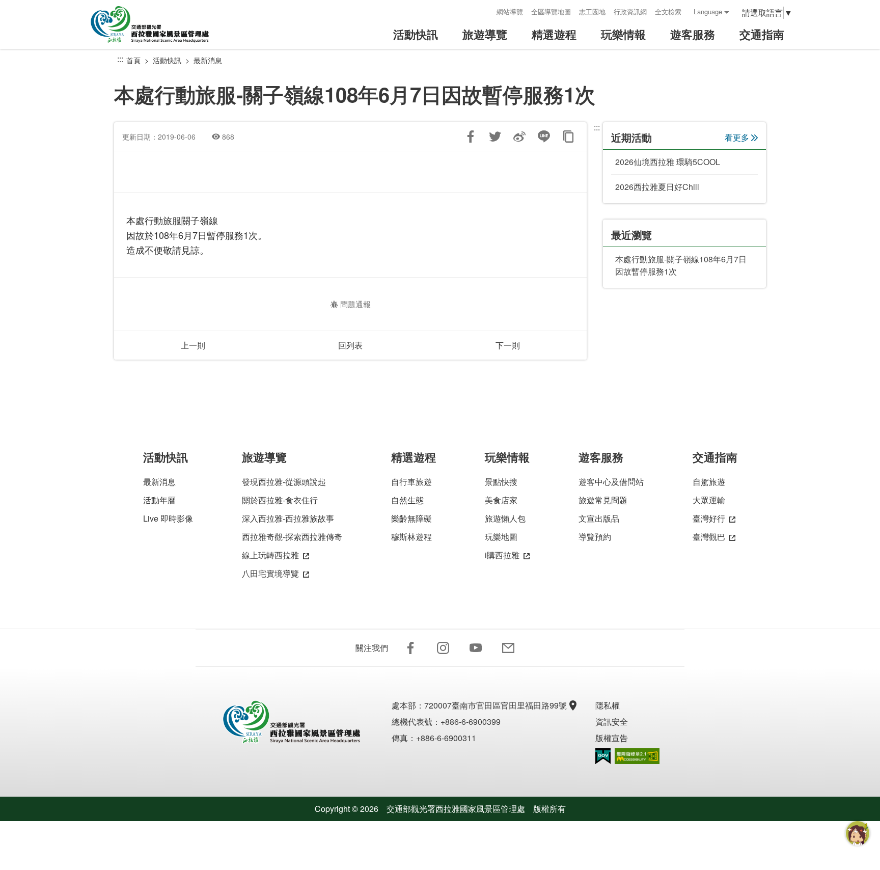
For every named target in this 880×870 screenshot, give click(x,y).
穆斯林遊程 (411, 536)
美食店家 (501, 500)
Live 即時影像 (168, 518)
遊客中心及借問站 (611, 481)
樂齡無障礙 (411, 518)
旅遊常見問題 (603, 500)
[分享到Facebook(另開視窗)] (470, 136)
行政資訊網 (630, 11)
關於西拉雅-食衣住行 (280, 500)
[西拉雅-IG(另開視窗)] (443, 648)
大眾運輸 (709, 500)
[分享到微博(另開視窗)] (519, 136)
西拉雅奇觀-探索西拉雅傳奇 (292, 536)
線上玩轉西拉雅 (270, 555)
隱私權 (607, 705)
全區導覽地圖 (551, 11)
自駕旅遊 (709, 481)
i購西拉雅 (502, 555)
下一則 (508, 345)
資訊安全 (611, 721)
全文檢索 (668, 11)
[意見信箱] (508, 648)
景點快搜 (501, 481)
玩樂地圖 (501, 536)
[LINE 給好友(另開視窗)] (544, 136)
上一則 (193, 345)
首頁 (133, 60)
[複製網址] (568, 136)
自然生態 (407, 500)
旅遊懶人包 (505, 518)
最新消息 (208, 60)
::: (485, 11)
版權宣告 (611, 738)
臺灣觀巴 (709, 536)
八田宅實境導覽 (270, 573)
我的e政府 (603, 756)
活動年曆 (159, 500)
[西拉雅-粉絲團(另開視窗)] (410, 648)
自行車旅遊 (411, 481)
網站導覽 (510, 11)
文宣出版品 (599, 518)
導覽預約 (595, 536)
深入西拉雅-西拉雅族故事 (288, 518)
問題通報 (355, 303)
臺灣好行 (709, 518)
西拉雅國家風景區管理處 (157, 24)
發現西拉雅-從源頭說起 (284, 481)
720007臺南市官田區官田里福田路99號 (495, 705)
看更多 (737, 137)
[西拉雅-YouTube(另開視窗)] (475, 648)
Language (708, 11)
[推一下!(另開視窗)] (495, 136)
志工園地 (592, 11)
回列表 (350, 345)
